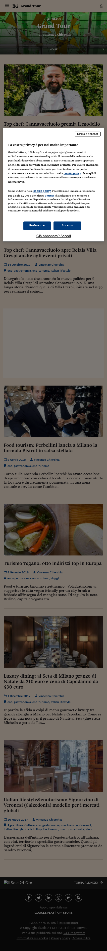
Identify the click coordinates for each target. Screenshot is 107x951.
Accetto (67, 225)
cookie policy (72, 173)
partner (49, 195)
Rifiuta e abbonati (87, 134)
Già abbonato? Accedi (53, 236)
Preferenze (37, 225)
